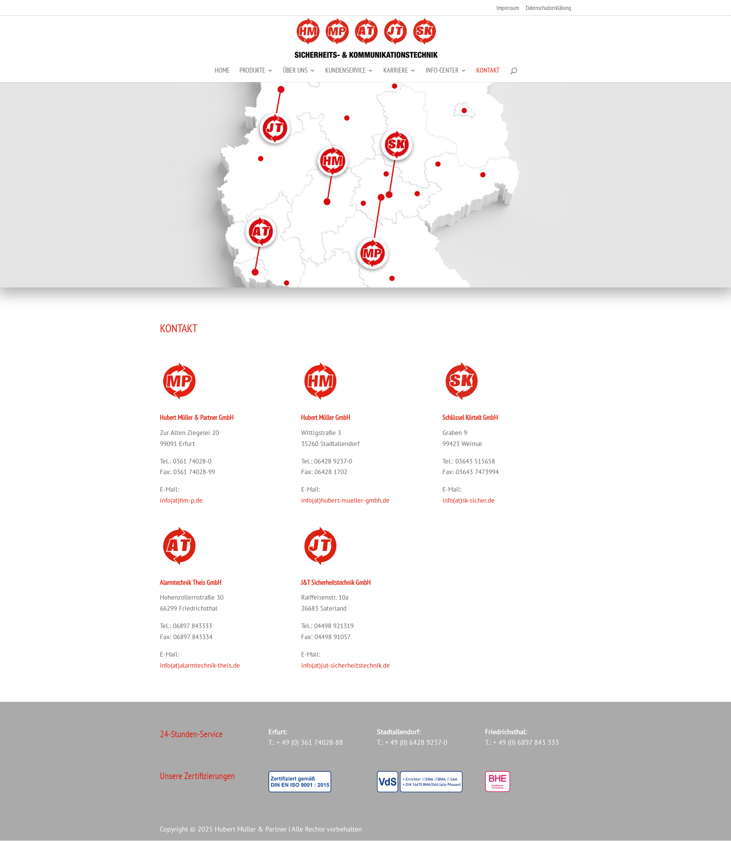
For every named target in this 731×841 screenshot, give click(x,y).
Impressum (507, 8)
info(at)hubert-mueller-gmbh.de (345, 500)
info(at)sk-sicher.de (468, 500)
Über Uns (295, 71)
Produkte (252, 71)
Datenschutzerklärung (548, 8)
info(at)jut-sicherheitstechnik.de (345, 665)
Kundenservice (345, 71)
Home (222, 71)
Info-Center (442, 71)
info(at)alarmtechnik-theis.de (200, 665)
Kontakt (488, 71)
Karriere (395, 71)
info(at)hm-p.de (181, 500)
